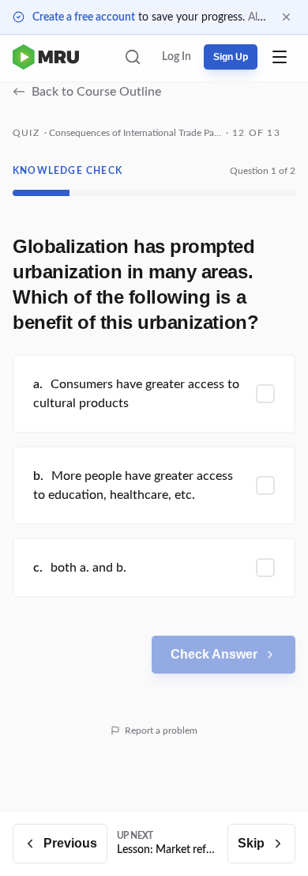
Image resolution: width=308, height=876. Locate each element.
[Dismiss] (286, 17)
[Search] (133, 57)
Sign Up (230, 56)
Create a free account (83, 17)
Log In (176, 56)
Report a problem (161, 730)
